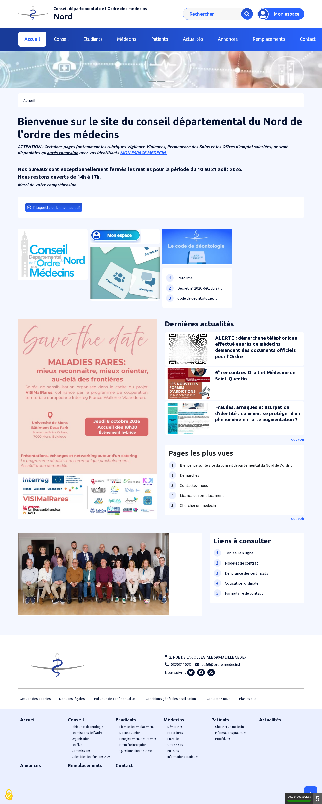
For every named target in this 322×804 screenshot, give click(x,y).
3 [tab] (170, 81)
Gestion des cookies (35, 698)
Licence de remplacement (136, 727)
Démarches (174, 727)
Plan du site (248, 698)
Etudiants (126, 719)
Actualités (193, 39)
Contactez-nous (218, 698)
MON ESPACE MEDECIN (143, 152)
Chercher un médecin (229, 727)
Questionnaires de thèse (135, 751)
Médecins (174, 719)
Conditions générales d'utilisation (171, 698)
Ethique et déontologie (87, 727)
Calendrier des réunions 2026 (91, 757)
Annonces (228, 39)
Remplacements (269, 39)
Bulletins (173, 751)
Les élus (77, 745)
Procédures (175, 733)
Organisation (81, 739)
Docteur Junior (129, 733)
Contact (124, 765)
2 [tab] (161, 81)
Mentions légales (72, 698)
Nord (62, 16)
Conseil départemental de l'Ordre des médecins (100, 8)
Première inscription (133, 745)
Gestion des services (299, 796)
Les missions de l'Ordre (87, 733)
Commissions (81, 751)
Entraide (173, 739)
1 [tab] (152, 81)
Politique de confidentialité (114, 698)
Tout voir (296, 439)
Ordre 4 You (175, 745)
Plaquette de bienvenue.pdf (56, 207)
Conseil (76, 719)
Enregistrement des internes (137, 739)
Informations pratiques (182, 757)
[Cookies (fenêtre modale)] (9, 795)
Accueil (32, 39)
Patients (220, 719)
